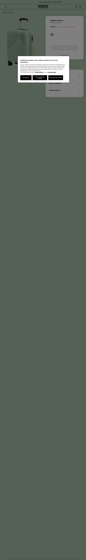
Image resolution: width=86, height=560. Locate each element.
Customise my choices (55, 77)
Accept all (26, 77)
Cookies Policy (52, 72)
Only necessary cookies (39, 77)
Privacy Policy (39, 72)
